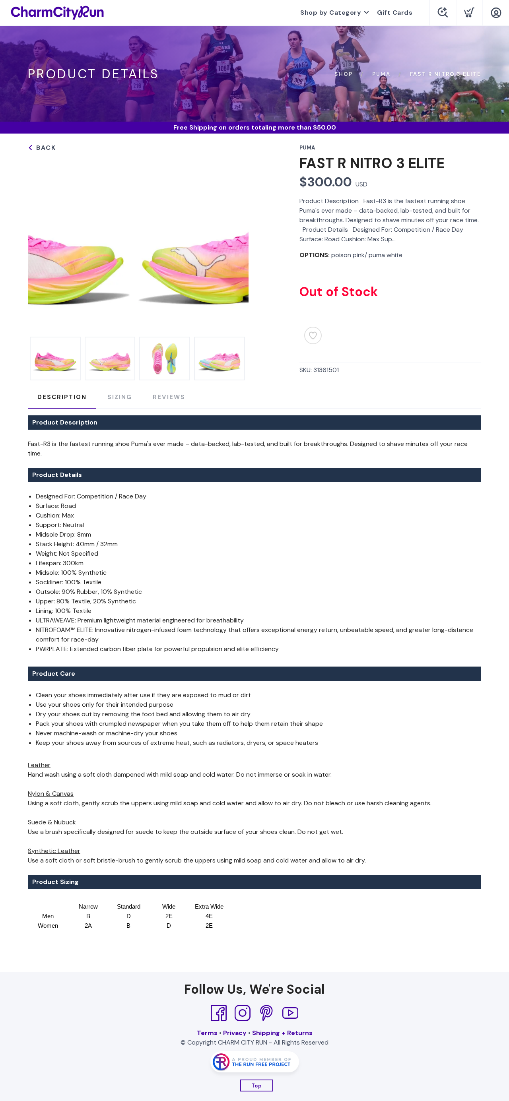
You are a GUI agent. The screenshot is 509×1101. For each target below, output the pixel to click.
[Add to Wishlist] (313, 335)
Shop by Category (330, 12)
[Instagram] (242, 1013)
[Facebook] (219, 1013)
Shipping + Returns (282, 1033)
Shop (343, 74)
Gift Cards (394, 12)
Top (256, 1085)
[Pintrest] (266, 1013)
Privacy (235, 1033)
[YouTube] (290, 1013)
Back (45, 147)
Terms (207, 1033)
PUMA (381, 74)
